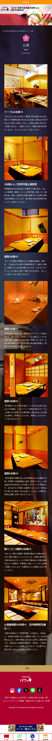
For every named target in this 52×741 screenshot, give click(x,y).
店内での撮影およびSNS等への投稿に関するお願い (25, 698)
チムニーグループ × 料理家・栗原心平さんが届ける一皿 (25, 701)
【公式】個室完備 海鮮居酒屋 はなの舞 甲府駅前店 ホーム (15, 31)
